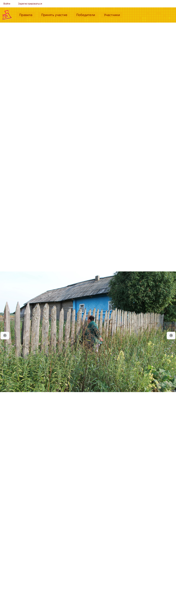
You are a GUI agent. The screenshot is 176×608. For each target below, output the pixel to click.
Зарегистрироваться (30, 3)
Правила (27, 15)
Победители (87, 15)
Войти (6, 3)
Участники (113, 15)
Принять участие (55, 15)
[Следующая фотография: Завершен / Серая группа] (171, 335)
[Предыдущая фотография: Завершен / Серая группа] (5, 335)
